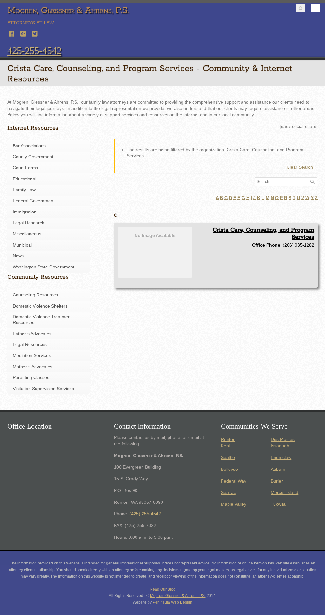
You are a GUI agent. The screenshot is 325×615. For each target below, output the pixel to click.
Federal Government (34, 201)
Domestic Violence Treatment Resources (42, 319)
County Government (33, 156)
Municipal (22, 245)
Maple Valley (233, 504)
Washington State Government (43, 267)
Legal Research (28, 222)
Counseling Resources (35, 295)
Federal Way (233, 481)
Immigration (24, 212)
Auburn (278, 469)
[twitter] (35, 32)
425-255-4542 (34, 50)
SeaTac (228, 492)
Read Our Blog (163, 589)
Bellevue (229, 469)
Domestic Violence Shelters (40, 306)
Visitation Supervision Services (43, 388)
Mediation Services (32, 355)
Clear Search (300, 167)
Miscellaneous (27, 234)
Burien (277, 481)
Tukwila (278, 504)
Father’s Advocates (32, 333)
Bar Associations (29, 146)
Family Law (24, 189)
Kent (225, 445)
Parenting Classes (31, 377)
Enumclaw (281, 457)
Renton (228, 439)
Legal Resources (30, 344)
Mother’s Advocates (32, 366)
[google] (23, 32)
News (18, 255)
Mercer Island (284, 492)
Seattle (228, 457)
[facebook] (11, 32)
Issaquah (280, 445)
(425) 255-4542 (145, 513)
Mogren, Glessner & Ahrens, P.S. (178, 595)
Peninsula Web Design (172, 602)
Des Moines (283, 439)
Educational (24, 179)
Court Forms (25, 168)
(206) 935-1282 (298, 244)
